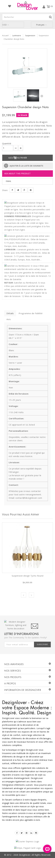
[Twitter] (22, 833)
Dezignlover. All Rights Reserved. (35, 854)
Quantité (6, 143)
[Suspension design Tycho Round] (27, 547)
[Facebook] (17, 833)
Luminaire (16, 35)
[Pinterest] (26, 833)
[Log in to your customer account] (44, 7)
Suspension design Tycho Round (27, 575)
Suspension (30, 35)
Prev (23, 595)
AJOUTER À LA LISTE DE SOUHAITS (26, 165)
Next (31, 595)
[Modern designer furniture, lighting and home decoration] (27, 5)
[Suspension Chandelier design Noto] (27, 68)
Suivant (41, 96)
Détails (10, 313)
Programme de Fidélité (31, 313)
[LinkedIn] (31, 833)
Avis (8, 319)
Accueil (5, 35)
